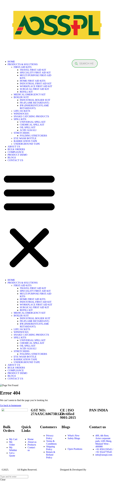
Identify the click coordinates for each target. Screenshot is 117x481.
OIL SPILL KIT (27, 127)
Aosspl (12, 469)
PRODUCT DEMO (17, 154)
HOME (11, 61)
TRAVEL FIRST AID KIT (33, 70)
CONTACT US (15, 160)
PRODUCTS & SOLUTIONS (23, 64)
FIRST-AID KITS (23, 67)
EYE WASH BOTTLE (25, 138)
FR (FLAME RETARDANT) (34, 102)
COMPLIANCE (16, 152)
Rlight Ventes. (93, 469)
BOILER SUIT (21, 97)
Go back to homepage (10, 405)
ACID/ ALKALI (28, 130)
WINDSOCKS (21, 113)
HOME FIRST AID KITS (32, 80)
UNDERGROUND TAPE (27, 144)
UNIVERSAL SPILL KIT (33, 122)
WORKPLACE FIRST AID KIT (36, 86)
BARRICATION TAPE (25, 141)
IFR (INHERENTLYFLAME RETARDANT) (34, 106)
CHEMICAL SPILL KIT (32, 124)
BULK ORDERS (16, 149)
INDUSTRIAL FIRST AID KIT (35, 83)
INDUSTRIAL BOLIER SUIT (35, 100)
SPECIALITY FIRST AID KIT (35, 72)
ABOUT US (14, 146)
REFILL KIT (26, 91)
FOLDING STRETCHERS (33, 135)
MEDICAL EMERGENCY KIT (30, 94)
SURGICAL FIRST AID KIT (34, 89)
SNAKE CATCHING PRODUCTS (31, 116)
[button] (29, 220)
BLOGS (12, 157)
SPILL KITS (20, 119)
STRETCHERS (21, 133)
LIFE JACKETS (22, 111)
